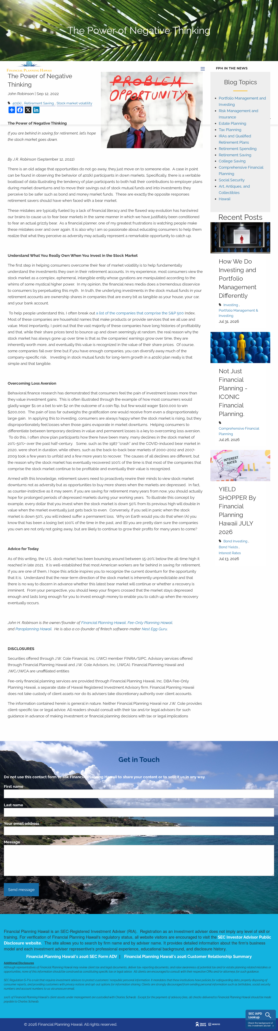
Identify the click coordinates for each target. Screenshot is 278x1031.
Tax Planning (230, 129)
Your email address (41, 823)
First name (13, 786)
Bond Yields (228, 547)
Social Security (232, 180)
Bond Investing (235, 541)
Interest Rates (230, 553)
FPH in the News (231, 68)
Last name (13, 805)
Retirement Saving (235, 155)
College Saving (232, 161)
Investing (230, 305)
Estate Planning (232, 123)
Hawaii (224, 199)
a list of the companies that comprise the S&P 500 (140, 313)
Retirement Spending (238, 148)
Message (12, 842)
